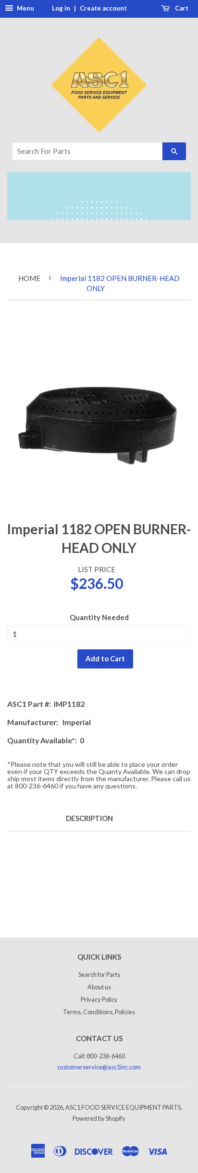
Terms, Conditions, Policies (99, 1012)
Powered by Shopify (99, 1118)
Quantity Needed (99, 617)
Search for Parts (99, 974)
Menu (24, 8)
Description (89, 818)
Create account (103, 8)
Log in (61, 8)
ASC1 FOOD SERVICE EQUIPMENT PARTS (123, 1107)
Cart (180, 8)
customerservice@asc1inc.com (99, 1067)
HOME (29, 278)
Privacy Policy (99, 999)
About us (99, 987)
